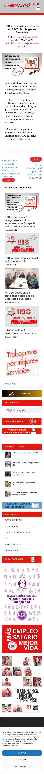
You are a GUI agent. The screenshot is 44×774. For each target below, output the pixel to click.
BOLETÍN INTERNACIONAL (19, 532)
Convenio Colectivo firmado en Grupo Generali (23, 474)
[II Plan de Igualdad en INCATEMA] (8, 454)
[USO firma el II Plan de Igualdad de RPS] (8, 464)
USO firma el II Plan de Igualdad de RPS (25, 464)
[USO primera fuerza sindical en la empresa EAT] (22, 243)
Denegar (22, 760)
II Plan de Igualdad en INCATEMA (25, 453)
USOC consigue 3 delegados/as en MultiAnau (21, 332)
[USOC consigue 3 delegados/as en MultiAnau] (22, 316)
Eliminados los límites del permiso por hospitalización (24, 494)
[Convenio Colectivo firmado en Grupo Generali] (8, 474)
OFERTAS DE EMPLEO (14, 544)
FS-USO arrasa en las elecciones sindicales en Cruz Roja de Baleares (19, 296)
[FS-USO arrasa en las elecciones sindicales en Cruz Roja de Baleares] (22, 278)
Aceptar (22, 753)
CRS (6, 538)
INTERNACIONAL (12, 526)
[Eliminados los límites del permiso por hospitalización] (8, 494)
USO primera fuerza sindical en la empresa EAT (21, 259)
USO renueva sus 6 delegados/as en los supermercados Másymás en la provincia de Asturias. (21, 221)
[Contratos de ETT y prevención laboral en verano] (8, 484)
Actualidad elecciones (16, 43)
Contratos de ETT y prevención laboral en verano (23, 484)
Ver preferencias (22, 767)
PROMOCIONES (11, 550)
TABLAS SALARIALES (13, 520)
